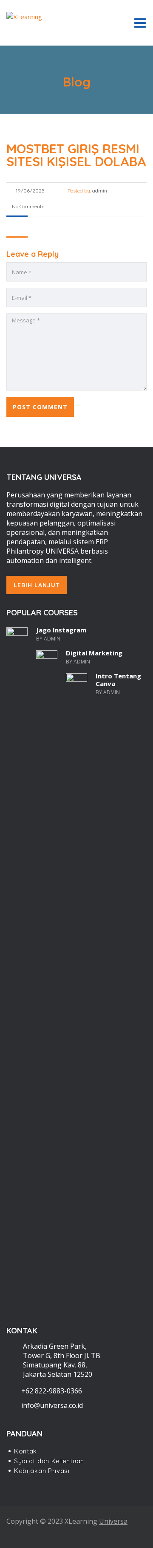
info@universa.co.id (52, 1405)
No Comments (27, 206)
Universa (113, 1521)
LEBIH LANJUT (37, 585)
